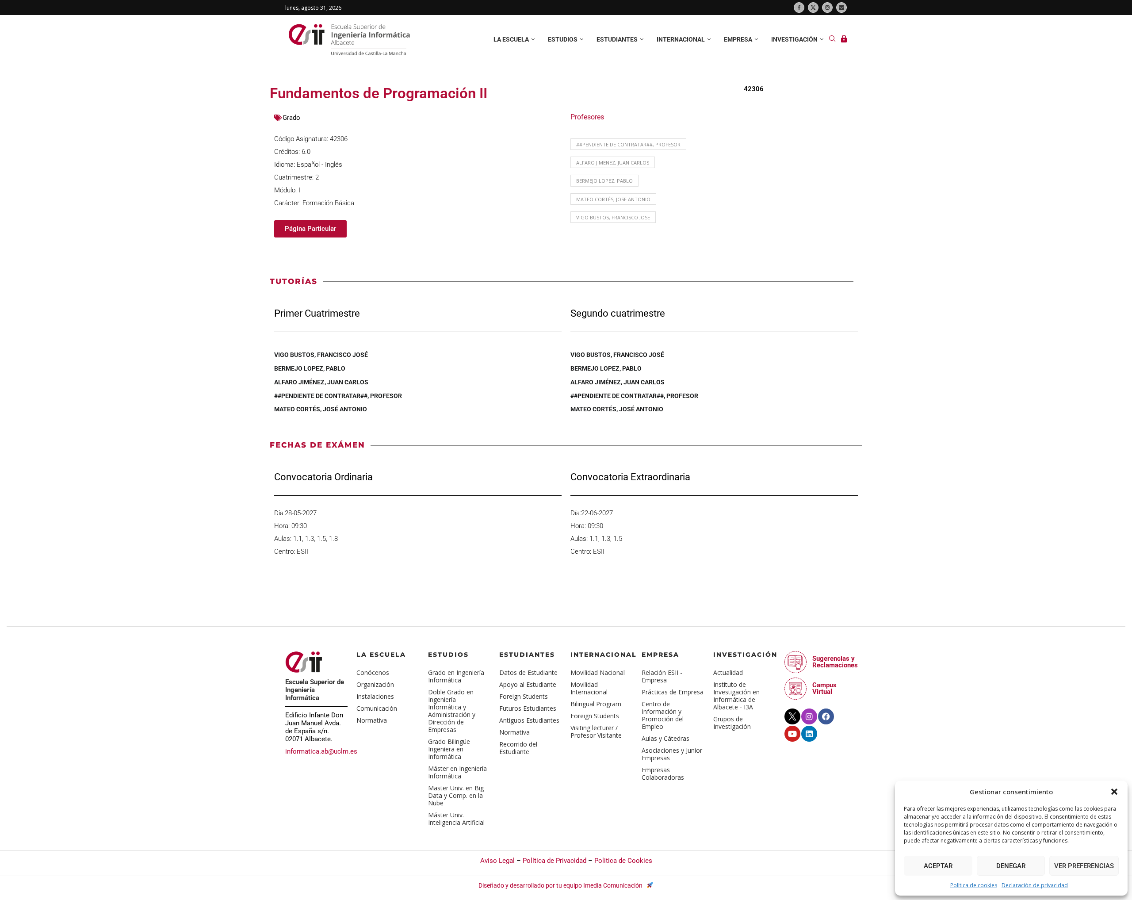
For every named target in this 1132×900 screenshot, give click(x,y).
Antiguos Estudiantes (529, 720)
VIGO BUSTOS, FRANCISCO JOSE (613, 217)
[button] (1114, 791)
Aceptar (938, 866)
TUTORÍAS (293, 281)
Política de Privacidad (554, 861)
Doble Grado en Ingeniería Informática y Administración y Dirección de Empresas (451, 710)
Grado (291, 118)
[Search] (832, 39)
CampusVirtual (824, 688)
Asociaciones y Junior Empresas (672, 754)
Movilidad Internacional (589, 688)
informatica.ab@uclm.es (321, 751)
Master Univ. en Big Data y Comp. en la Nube (456, 795)
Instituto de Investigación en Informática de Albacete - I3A (736, 696)
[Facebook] (799, 7)
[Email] (841, 7)
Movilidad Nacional (597, 672)
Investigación (794, 39)
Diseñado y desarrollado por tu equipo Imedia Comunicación (561, 885)
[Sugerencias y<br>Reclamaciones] (795, 662)
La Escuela (381, 654)
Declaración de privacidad (1035, 885)
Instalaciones (375, 696)
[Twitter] (813, 7)
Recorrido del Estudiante (518, 747)
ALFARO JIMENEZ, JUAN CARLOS (612, 162)
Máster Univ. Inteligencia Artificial (456, 818)
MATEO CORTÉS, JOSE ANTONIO (613, 199)
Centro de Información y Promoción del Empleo (663, 715)
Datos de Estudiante (528, 672)
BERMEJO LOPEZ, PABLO (604, 180)
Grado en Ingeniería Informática (456, 676)
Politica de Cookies (623, 861)
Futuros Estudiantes (527, 708)
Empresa (738, 39)
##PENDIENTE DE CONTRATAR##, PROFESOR (628, 144)
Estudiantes (617, 39)
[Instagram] (827, 7)
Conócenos (372, 672)
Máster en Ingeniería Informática (457, 772)
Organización (375, 684)
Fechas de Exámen (317, 444)
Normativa (371, 720)
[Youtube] (792, 734)
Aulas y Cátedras (665, 738)
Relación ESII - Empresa (662, 676)
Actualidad (728, 672)
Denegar (1010, 866)
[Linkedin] (809, 734)
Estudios (562, 39)
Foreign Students (523, 696)
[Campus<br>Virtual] (795, 689)
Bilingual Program (595, 704)
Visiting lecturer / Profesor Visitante (596, 731)
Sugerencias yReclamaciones (835, 662)
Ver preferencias (1084, 866)
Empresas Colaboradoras (663, 773)
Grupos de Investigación (732, 722)
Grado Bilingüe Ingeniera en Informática (449, 749)
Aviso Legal (497, 861)
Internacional (681, 39)
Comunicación (376, 708)
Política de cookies (973, 885)
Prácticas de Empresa (673, 692)
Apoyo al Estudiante (527, 684)
